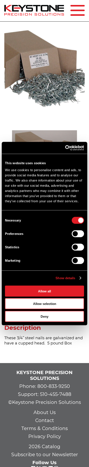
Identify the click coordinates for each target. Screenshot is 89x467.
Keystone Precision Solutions (44, 375)
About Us (44, 412)
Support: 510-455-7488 (44, 394)
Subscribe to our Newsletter (44, 454)
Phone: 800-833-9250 (44, 386)
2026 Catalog (44, 446)
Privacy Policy (44, 436)
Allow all (44, 291)
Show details (65, 278)
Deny (44, 316)
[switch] (78, 233)
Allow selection (44, 304)
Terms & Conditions (44, 428)
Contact (44, 420)
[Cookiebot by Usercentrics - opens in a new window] (65, 148)
